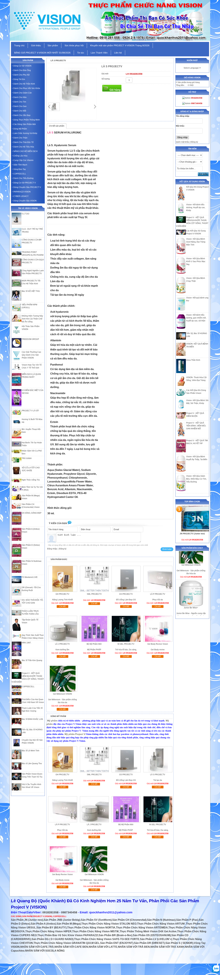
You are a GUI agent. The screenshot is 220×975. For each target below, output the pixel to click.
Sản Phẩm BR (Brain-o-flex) (115, 935)
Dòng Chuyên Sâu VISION (25, 201)
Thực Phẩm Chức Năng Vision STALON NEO (108, 923)
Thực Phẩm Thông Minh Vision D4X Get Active (148, 931)
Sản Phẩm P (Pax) (187, 919)
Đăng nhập (52, 549)
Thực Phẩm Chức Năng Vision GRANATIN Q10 (62, 943)
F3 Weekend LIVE (30, 577)
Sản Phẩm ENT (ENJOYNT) (116, 943)
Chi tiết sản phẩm (56, 126)
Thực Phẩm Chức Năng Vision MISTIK (95, 931)
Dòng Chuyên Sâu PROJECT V (27, 187)
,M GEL (95, 943)
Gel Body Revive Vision (157, 644)
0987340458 (69, 912)
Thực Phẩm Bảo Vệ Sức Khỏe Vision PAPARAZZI (67, 935)
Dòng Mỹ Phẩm (20, 129)
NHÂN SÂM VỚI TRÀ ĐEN (134, 946)
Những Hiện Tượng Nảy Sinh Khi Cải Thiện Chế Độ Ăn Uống (32, 319)
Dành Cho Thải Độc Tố (23, 142)
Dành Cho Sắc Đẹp (21, 115)
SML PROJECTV (94, 594)
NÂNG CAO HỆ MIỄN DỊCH (25, 151)
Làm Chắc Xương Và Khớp (25, 133)
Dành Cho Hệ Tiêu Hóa (23, 147)
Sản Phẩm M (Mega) (69, 923)
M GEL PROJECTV (126, 644)
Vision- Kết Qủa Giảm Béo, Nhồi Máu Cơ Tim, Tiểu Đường (196, 479)
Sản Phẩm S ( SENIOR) (179, 943)
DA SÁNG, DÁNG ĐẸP (31, 513)
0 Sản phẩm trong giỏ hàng (188, 82)
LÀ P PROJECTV (157, 594)
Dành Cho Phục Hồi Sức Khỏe (26, 88)
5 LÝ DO (25, 214)
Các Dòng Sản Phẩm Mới (24, 124)
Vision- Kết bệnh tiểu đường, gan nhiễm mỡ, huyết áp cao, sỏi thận (196, 318)
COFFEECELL (19, 174)
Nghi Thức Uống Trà (31, 480)
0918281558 (50, 912)
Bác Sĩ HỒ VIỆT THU (31, 291)
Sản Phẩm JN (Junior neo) (27, 919)
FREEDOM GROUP (30, 339)
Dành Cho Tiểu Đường (23, 178)
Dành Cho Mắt (19, 111)
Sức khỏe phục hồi (74, 45)
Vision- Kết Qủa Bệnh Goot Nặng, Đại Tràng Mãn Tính (195, 242)
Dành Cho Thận (20, 138)
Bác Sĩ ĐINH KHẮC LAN (32, 719)
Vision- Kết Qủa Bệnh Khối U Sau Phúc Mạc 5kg (195, 261)
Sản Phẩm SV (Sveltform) (96, 919)
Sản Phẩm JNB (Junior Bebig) (62, 919)
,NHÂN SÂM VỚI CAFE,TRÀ (37, 946)
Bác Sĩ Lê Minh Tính (30, 751)
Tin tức (80, 52)
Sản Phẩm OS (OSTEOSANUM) (152, 935)
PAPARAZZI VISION (22, 192)
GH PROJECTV (62, 594)
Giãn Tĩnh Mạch (20, 165)
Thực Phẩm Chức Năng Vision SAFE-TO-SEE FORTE (106, 939)
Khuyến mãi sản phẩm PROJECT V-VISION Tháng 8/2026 (119, 45)
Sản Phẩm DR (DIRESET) (149, 943)
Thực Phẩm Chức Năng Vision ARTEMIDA (142, 927)
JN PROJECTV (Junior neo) (192, 534)
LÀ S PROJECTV (157, 774)
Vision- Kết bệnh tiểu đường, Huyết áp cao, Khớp (195, 207)
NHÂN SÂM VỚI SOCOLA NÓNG (45, 950)
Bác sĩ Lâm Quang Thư (32, 763)
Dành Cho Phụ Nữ (21, 75)
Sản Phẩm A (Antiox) (43, 923)
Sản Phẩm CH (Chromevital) (129, 919)
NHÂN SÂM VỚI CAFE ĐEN (71, 946)
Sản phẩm (53, 45)
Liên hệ (118, 52)
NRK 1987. (26, 643)
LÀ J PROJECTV (62, 644)
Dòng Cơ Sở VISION (22, 66)
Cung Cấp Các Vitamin (23, 160)
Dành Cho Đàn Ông (22, 70)
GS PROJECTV (126, 594)
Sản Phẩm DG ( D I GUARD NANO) (52, 939)
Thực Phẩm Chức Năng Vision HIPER (48, 931)
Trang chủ (19, 45)
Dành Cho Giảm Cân (22, 93)
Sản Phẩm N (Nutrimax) (161, 919)
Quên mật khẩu (182, 142)
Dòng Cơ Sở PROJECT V (24, 183)
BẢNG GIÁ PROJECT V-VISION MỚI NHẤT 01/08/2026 (42, 52)
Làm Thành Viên (99, 52)
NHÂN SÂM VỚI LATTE (103, 946)
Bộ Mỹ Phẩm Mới (94, 644)
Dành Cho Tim (19, 102)
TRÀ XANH (27, 458)
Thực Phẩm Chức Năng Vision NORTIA (91, 927)
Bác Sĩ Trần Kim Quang (32, 660)
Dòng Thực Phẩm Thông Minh (26, 120)
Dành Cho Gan (20, 106)
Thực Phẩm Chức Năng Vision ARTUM (161, 923)
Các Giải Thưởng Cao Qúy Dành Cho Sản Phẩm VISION (31, 355)
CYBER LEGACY (21, 196)
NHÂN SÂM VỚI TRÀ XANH (167, 946)
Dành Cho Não (20, 97)
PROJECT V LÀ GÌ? (30, 411)
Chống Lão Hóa (20, 156)
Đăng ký (194, 142)
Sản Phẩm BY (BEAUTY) (51, 927)
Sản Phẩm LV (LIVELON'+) (156, 939)
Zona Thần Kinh (193, 360)
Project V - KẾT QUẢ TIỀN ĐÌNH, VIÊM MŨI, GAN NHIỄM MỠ (196, 426)
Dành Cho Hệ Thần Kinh (24, 84)
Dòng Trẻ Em (19, 79)
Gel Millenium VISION (191, 585)
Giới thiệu (36, 45)
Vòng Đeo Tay (19, 169)
